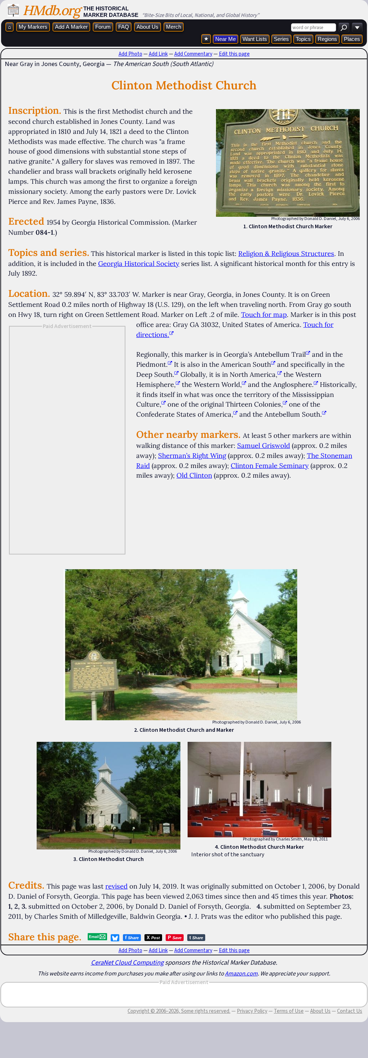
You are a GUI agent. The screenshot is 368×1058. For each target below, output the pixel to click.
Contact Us (349, 1011)
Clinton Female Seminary (270, 465)
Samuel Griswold (263, 445)
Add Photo (130, 53)
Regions (327, 39)
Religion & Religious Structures (286, 253)
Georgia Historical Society (138, 263)
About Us (147, 27)
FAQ (123, 27)
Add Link (158, 53)
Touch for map (264, 314)
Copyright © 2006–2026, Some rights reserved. (179, 1011)
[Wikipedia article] (308, 354)
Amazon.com (241, 973)
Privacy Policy (252, 1011)
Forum (103, 27)
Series (281, 39)
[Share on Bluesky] (115, 937)
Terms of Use (289, 1011)
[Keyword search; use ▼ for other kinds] (344, 27)
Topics (303, 39)
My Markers (33, 27)
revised (116, 886)
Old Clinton (194, 475)
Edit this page (234, 53)
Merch (173, 27)
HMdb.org (51, 10)
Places (352, 39)
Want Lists (255, 39)
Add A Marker (71, 27)
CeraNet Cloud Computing (127, 962)
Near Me (225, 39)
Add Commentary (193, 53)
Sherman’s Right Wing (192, 455)
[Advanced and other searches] (357, 27)
